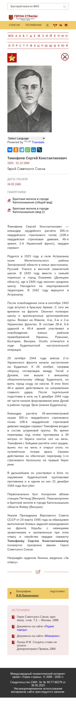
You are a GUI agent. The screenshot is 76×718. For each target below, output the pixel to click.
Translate (38, 142)
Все (11, 36)
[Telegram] (21, 149)
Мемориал (51, 635)
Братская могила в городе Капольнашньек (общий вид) (32, 200)
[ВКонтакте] (9, 149)
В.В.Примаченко (27, 595)
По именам (33, 25)
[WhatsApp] (27, 149)
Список (14, 25)
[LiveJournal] (39, 149)
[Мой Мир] (33, 149)
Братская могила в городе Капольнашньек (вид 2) (31, 210)
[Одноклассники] (15, 149)
